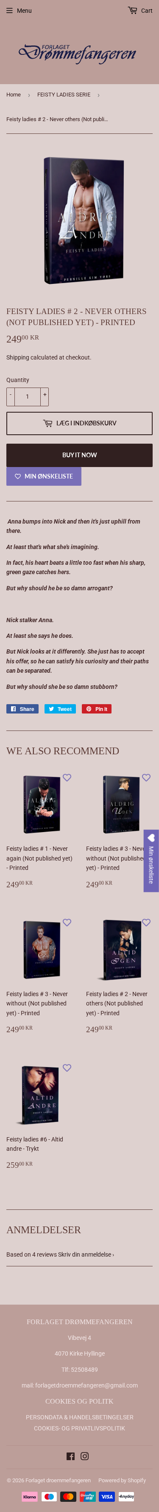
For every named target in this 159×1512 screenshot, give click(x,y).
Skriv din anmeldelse (84, 1254)
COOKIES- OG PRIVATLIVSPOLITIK (79, 1428)
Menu (24, 10)
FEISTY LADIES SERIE (63, 94)
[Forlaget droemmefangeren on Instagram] (85, 1457)
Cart (146, 10)
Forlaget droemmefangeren (58, 1480)
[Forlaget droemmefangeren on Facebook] (70, 1457)
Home (13, 94)
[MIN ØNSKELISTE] (67, 777)
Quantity (17, 380)
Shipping (17, 357)
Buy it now (79, 455)
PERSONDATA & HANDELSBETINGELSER (80, 1417)
